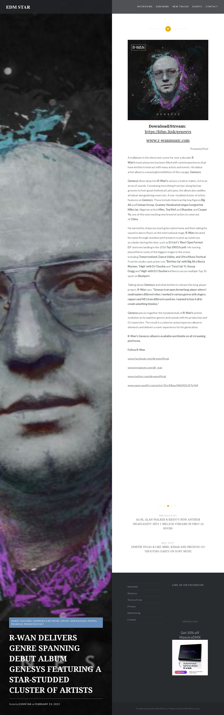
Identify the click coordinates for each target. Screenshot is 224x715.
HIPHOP (65, 621)
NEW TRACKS (181, 6)
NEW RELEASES (79, 621)
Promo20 (17, 624)
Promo (92, 621)
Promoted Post (34, 624)
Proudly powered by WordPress (151, 708)
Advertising (133, 612)
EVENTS (197, 6)
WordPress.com (191, 708)
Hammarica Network (46, 621)
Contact (131, 619)
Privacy (131, 606)
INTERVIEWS (145, 6)
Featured (26, 621)
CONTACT (212, 6)
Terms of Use (134, 599)
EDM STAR (18, 6)
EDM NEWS (162, 6)
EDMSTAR (25, 704)
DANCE (15, 621)
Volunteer (132, 586)
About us (132, 593)
